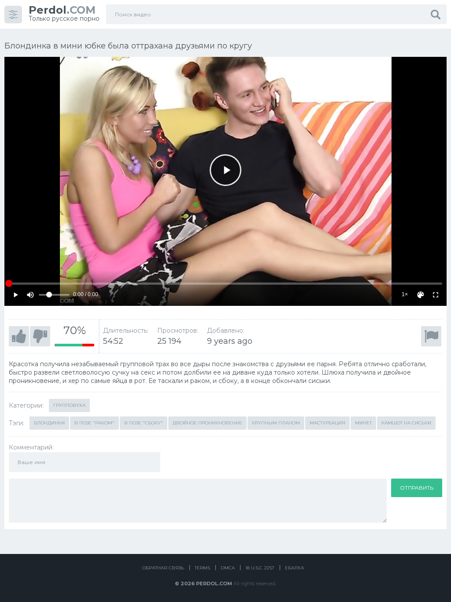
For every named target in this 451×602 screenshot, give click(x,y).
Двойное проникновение (207, 423)
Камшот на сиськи (406, 423)
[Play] (225, 170)
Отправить (416, 487)
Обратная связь (163, 568)
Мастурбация (327, 423)
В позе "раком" (94, 423)
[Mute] (30, 294)
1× (405, 294)
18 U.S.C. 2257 (259, 568)
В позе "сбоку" (143, 423)
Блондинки (49, 423)
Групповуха (69, 405)
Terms (202, 568)
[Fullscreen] (435, 294)
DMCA (228, 568)
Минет (363, 423)
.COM (62, 10)
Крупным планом (276, 423)
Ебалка (294, 568)
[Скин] (420, 294)
